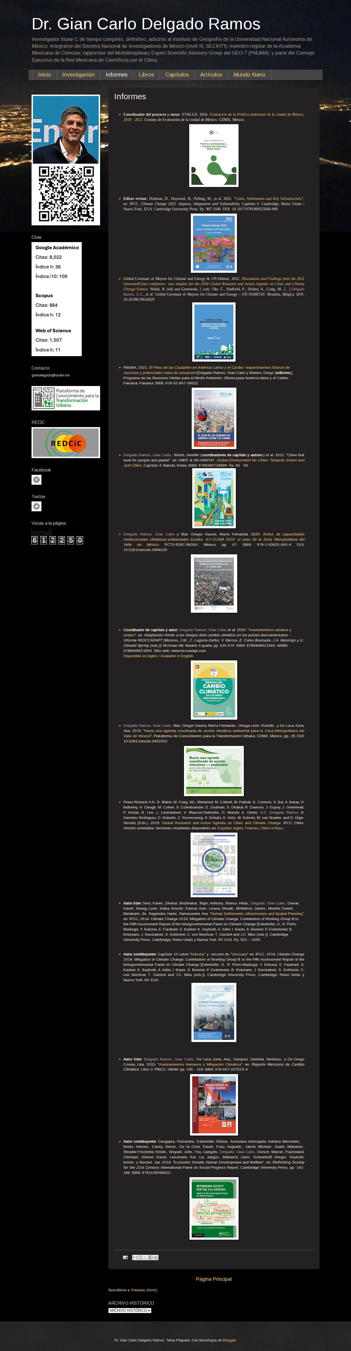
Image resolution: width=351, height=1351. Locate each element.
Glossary (239, 954)
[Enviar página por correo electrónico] (125, 1257)
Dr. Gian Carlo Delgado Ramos (146, 24)
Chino (265, 828)
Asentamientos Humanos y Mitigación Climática (200, 1064)
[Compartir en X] (145, 1257)
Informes (117, 75)
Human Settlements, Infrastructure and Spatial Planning (256, 914)
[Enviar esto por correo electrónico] (135, 1257)
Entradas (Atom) (144, 1290)
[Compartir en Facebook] (150, 1257)
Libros (146, 75)
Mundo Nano (249, 75)
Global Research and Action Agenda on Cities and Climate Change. (222, 823)
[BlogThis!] (140, 1257)
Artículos (211, 75)
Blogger (229, 1340)
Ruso (278, 828)
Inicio (44, 75)
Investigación (78, 75)
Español (224, 828)
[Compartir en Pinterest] (155, 1257)
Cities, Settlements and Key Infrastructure (269, 199)
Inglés (238, 828)
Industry (197, 954)
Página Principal (214, 1279)
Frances (252, 828)
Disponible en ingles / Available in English (158, 656)
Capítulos (177, 75)
